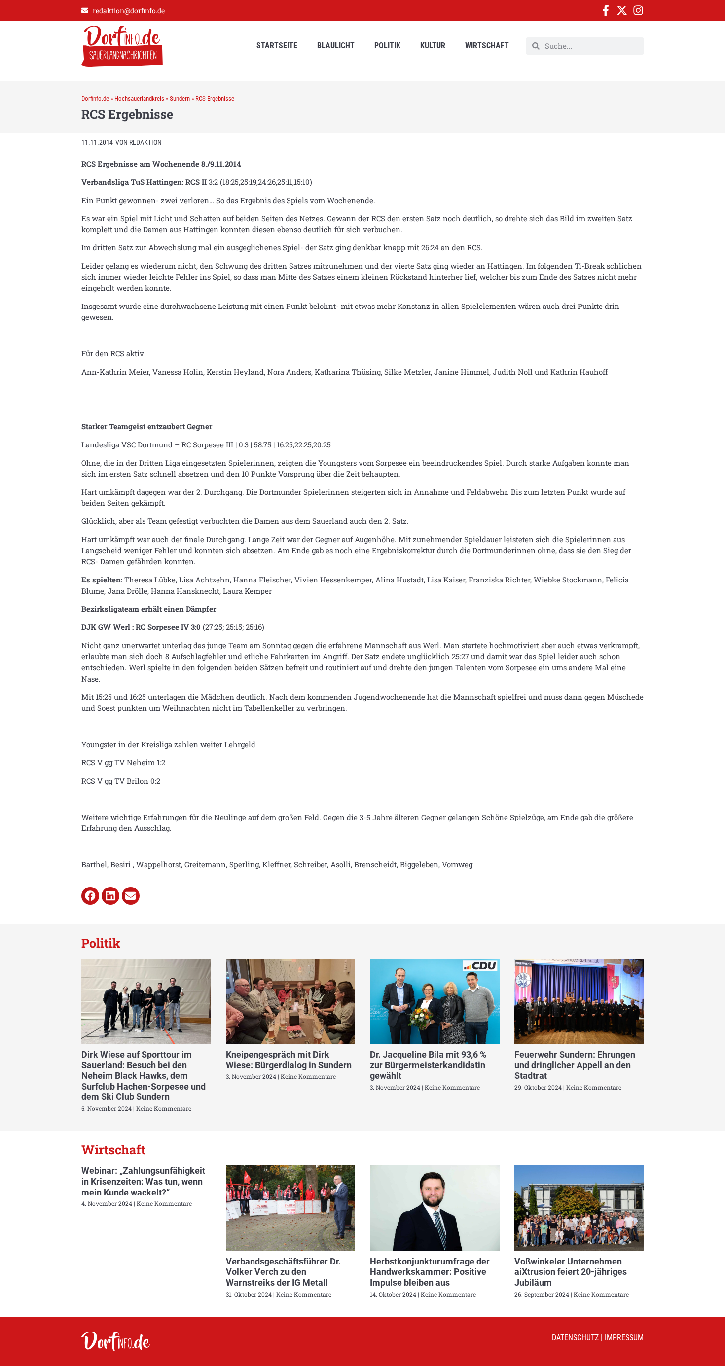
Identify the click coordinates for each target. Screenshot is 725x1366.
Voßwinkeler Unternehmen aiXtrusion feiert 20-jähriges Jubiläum (570, 1272)
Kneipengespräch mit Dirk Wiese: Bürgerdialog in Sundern (289, 1059)
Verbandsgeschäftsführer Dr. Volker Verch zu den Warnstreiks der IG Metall (283, 1272)
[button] (90, 896)
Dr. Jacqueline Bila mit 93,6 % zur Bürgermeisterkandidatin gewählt (428, 1065)
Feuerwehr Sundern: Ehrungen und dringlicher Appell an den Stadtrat (574, 1065)
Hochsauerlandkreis (139, 98)
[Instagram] (638, 10)
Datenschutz (575, 1337)
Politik (387, 45)
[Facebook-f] (605, 10)
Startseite (276, 45)
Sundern (180, 98)
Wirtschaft (487, 45)
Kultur (432, 45)
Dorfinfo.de (95, 98)
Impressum (624, 1337)
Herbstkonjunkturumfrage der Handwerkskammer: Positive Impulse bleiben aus (430, 1272)
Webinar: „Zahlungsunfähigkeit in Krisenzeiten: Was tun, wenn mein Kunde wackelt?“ (143, 1181)
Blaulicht (336, 45)
